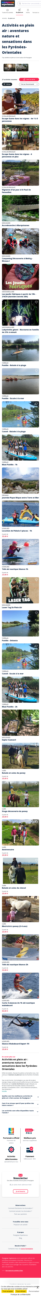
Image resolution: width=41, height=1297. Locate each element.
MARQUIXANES (6, 223)
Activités (4, 18)
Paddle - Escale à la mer (13, 398)
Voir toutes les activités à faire (14, 1270)
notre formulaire (27, 1249)
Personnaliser (34, 1291)
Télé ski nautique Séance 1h (15, 569)
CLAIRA (4, 770)
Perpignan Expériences (20, 1235)
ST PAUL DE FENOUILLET (8, 116)
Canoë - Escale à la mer (12, 673)
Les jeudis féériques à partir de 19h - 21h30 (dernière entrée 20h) (19, 295)
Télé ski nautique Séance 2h (15, 964)
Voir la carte (30, 79)
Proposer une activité (20, 1225)
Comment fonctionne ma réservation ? (20, 1208)
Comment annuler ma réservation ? (20, 1211)
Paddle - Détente (10, 640)
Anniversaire (8, 849)
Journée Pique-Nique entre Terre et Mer (20, 497)
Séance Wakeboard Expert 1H (15, 1043)
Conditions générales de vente (20, 1284)
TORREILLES (5, 363)
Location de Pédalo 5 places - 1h (17, 531)
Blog (20, 1238)
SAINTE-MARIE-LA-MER (8, 291)
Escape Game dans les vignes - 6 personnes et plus (17, 155)
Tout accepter (7, 1291)
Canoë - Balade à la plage (14, 431)
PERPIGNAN (5, 495)
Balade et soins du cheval (14, 888)
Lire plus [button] (4, 1091)
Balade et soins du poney (13, 773)
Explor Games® (9, 740)
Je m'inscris (20, 1191)
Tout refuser (21, 1291)
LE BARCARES (5, 528)
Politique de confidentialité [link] (20, 1294)
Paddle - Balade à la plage (14, 365)
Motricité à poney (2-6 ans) (14, 926)
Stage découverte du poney (15, 811)
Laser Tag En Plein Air (12, 607)
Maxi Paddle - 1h (9, 464)
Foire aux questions (20, 1214)
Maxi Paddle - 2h (9, 706)
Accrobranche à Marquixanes (15, 225)
